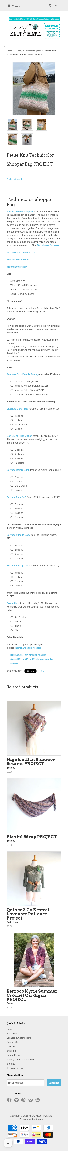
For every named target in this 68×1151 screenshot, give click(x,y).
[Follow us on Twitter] (17, 1101)
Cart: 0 (56, 5)
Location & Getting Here (19, 1038)
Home (10, 1029)
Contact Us (12, 1042)
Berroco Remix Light (18, 470)
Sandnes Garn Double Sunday (23, 374)
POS (45, 1116)
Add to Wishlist (14, 179)
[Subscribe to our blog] (38, 1101)
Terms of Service (15, 1068)
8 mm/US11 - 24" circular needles (28, 655)
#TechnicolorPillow (17, 266)
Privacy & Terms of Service (20, 1059)
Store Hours (13, 1033)
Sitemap (11, 1064)
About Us (11, 1046)
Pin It (41, 671)
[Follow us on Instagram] (31, 1101)
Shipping (11, 1051)
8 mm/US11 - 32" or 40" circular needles (31, 659)
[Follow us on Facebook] (10, 1101)
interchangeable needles (28, 648)
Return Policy (13, 1055)
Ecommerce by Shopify (31, 1119)
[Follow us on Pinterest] (24, 1101)
